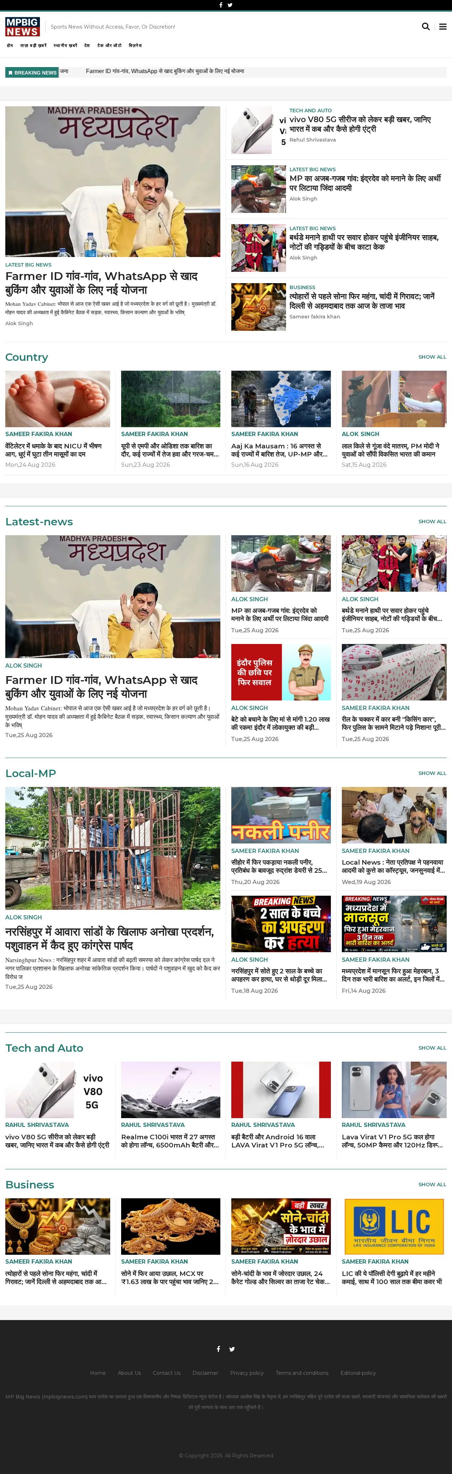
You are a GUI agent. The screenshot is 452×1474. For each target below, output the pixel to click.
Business (29, 1184)
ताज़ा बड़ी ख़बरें (33, 45)
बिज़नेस (135, 45)
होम (10, 45)
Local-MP (30, 773)
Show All (432, 357)
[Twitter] (230, 5)
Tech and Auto (44, 1048)
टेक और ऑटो (109, 45)
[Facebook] (221, 5)
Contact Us (166, 1373)
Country (26, 357)
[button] (443, 27)
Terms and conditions (302, 1373)
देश (87, 45)
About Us (129, 1373)
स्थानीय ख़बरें (65, 45)
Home (98, 1373)
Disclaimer (205, 1373)
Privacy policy (247, 1373)
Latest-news (39, 521)
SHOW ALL (432, 1048)
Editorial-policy (358, 1373)
